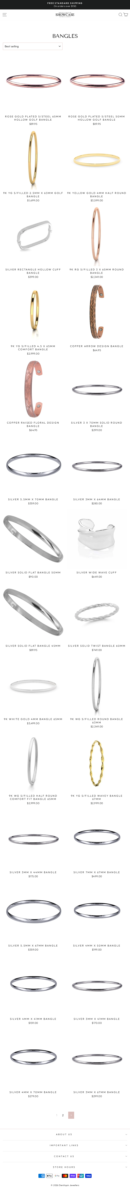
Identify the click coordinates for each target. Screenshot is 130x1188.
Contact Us (64, 1156)
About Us (64, 1134)
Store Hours (64, 1167)
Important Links (64, 1145)
